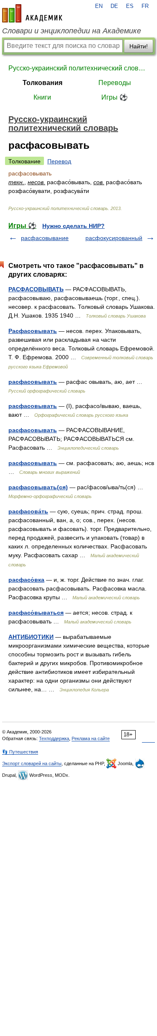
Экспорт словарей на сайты (32, 763)
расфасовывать (32, 381)
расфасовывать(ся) (38, 487)
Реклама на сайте (91, 738)
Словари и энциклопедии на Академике (71, 31)
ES (130, 6)
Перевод (59, 161)
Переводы (114, 82)
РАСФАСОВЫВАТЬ (36, 289)
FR (145, 6)
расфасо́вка (26, 579)
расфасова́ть (28, 511)
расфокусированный (113, 238)
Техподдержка (54, 738)
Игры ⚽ (114, 97)
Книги (42, 97)
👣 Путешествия (20, 751)
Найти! (138, 46)
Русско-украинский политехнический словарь (78, 68)
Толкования (42, 82)
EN (99, 6)
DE (114, 6)
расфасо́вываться (36, 612)
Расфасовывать (32, 331)
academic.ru (32, 13)
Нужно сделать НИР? (73, 226)
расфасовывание (45, 238)
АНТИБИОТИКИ (31, 636)
